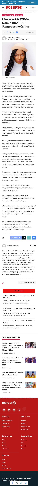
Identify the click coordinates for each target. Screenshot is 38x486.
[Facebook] (30, 245)
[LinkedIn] (35, 245)
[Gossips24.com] (14, 7)
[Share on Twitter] (10, 32)
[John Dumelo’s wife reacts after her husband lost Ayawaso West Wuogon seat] (30, 360)
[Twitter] (9, 410)
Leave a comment (28, 282)
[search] (23, 7)
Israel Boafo (7, 368)
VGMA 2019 (18, 15)
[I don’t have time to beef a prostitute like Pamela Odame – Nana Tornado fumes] (30, 385)
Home (3, 12)
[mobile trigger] (4, 7)
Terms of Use (12, 3)
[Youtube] (14, 410)
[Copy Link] (13, 32)
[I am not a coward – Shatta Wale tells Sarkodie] (30, 374)
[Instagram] (32, 245)
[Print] (17, 32)
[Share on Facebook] (7, 32)
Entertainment (8, 15)
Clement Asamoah (14, 37)
